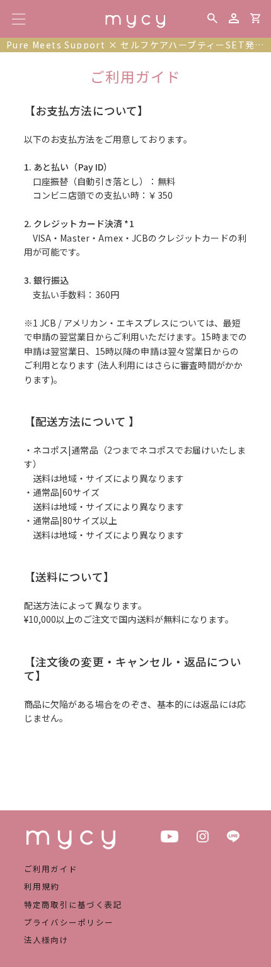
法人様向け (46, 940)
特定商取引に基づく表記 (73, 904)
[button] (212, 18)
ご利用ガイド (51, 869)
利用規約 (42, 886)
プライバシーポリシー (69, 922)
